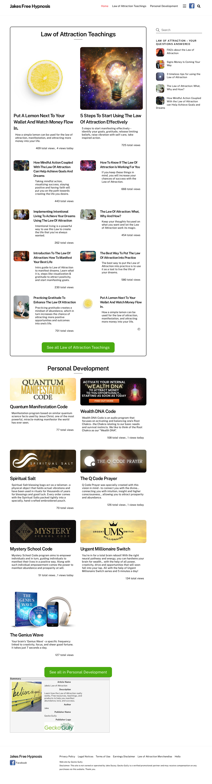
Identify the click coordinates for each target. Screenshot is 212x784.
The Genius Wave (26, 634)
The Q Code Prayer (98, 478)
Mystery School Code (31, 548)
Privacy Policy (67, 756)
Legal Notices (85, 756)
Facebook (21, 762)
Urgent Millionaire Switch (105, 548)
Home (104, 6)
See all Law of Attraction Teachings (78, 347)
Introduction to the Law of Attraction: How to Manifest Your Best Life (52, 257)
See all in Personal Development (78, 672)
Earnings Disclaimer (124, 756)
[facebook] (191, 5)
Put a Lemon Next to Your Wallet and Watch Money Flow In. (43, 122)
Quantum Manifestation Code (39, 406)
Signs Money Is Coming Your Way (183, 63)
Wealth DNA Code (98, 411)
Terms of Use (103, 756)
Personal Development (164, 6)
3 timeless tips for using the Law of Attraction (183, 76)
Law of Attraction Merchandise (155, 756)
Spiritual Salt (23, 478)
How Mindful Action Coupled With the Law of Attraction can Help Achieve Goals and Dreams (178, 103)
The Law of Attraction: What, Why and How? (183, 88)
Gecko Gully (77, 762)
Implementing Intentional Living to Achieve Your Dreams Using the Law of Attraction (54, 216)
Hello (178, 756)
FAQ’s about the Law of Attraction (180, 51)
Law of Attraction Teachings (129, 6)
